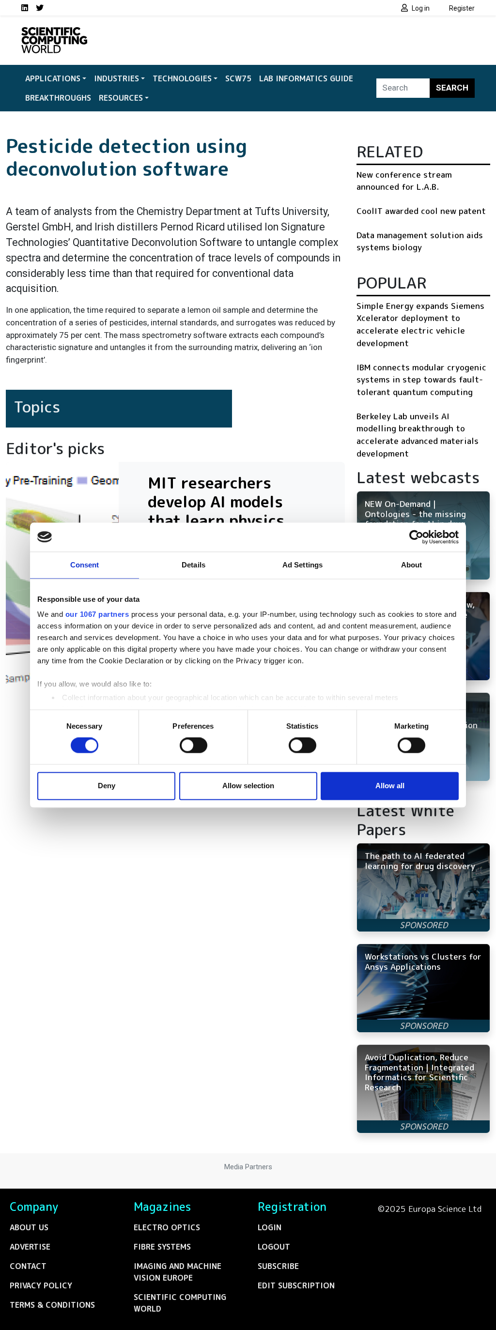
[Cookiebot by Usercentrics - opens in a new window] (416, 537)
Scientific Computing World (180, 1303)
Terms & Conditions (52, 1304)
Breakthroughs (58, 97)
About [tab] (411, 565)
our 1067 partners (97, 614)
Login (269, 1227)
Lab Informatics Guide (306, 78)
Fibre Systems (162, 1246)
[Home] (54, 33)
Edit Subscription (296, 1285)
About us (29, 1227)
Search (452, 87)
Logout (274, 1246)
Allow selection (248, 785)
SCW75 (238, 78)
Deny (106, 785)
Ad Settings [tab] (302, 565)
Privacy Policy (41, 1285)
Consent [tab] (84, 565)
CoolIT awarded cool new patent (421, 210)
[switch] (193, 745)
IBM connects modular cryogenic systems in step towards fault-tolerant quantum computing (421, 379)
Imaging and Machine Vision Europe (177, 1272)
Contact (28, 1266)
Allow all (389, 785)
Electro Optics (167, 1227)
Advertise (30, 1246)
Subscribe (278, 1266)
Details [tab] (193, 565)
